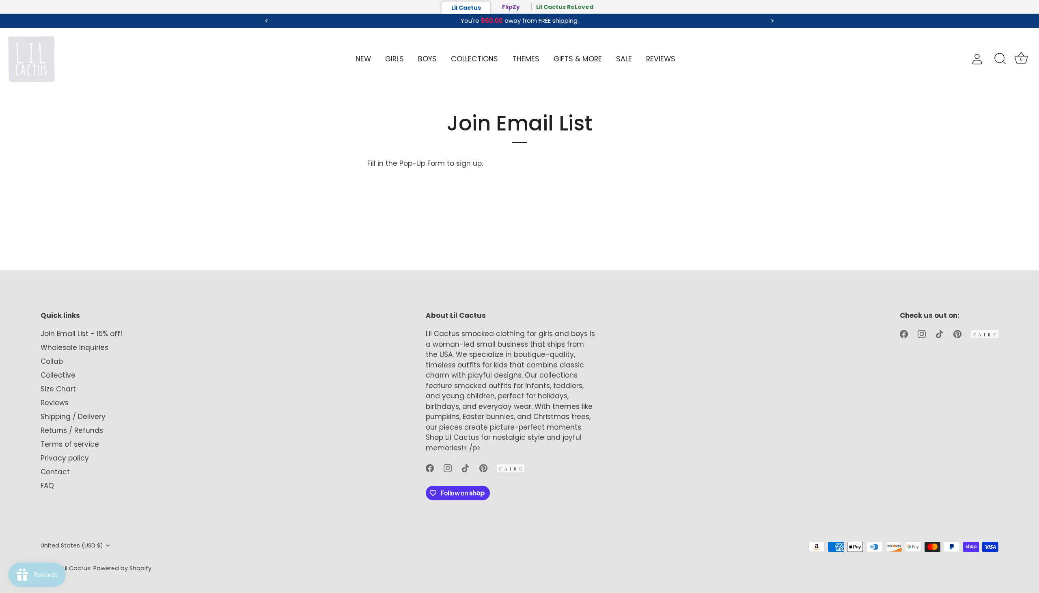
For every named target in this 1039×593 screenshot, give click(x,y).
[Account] (984, 59)
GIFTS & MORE (578, 59)
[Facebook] (430, 468)
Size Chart (58, 389)
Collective (58, 375)
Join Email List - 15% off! (81, 334)
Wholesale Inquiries (74, 347)
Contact (55, 472)
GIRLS (394, 59)
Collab (52, 361)
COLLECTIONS (474, 59)
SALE (624, 59)
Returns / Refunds (72, 430)
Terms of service (70, 444)
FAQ (47, 486)
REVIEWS (660, 59)
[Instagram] (448, 468)
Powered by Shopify (122, 568)
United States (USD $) (72, 545)
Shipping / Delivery (73, 416)
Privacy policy (65, 458)
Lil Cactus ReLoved (564, 7)
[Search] (1000, 59)
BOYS (427, 59)
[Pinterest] (483, 468)
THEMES (526, 59)
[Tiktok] (465, 468)
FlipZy (511, 7)
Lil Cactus (466, 8)
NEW (363, 59)
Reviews (55, 403)
